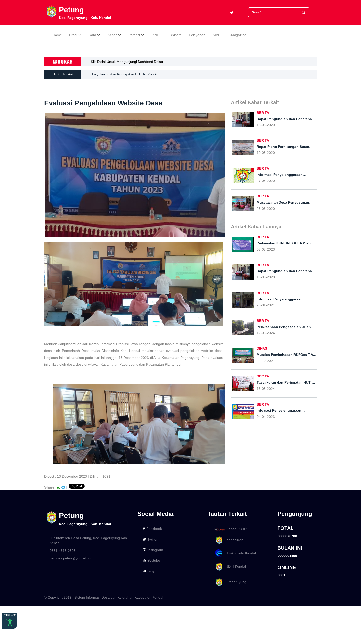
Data (92, 35)
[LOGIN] (231, 12)
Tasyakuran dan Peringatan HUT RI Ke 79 (124, 74)
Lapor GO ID (237, 529)
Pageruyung (234, 582)
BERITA (263, 112)
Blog (150, 571)
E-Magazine (237, 35)
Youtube (153, 560)
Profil (73, 35)
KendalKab (233, 540)
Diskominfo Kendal (240, 553)
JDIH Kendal (234, 566)
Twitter (152, 539)
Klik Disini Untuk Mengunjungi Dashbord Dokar (127, 62)
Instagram (155, 550)
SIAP (216, 35)
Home (57, 35)
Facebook (154, 529)
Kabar (112, 35)
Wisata (176, 35)
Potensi (134, 35)
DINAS (262, 348)
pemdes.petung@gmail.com (71, 558)
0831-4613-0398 (63, 551)
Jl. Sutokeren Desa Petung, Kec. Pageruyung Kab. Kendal (89, 540)
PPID (155, 35)
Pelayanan (197, 35)
